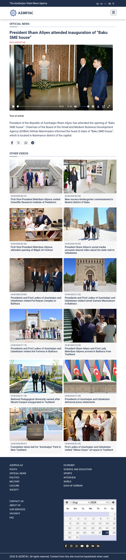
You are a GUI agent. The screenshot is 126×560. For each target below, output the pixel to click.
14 (107, 523)
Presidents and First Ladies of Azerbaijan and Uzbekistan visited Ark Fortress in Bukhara (36, 350)
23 (69, 532)
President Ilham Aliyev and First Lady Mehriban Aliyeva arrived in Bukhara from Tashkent (88, 351)
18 (84, 528)
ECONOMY (69, 465)
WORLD (67, 481)
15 (114, 523)
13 (100, 523)
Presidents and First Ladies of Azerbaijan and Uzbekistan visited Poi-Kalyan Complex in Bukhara (36, 300)
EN (105, 3)
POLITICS (14, 477)
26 (92, 532)
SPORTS (68, 473)
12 (92, 523)
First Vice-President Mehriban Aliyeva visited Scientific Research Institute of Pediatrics (35, 201)
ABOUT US (15, 505)
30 (69, 537)
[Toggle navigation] (112, 12)
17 (77, 528)
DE (109, 3)
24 (77, 532)
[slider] (37, 106)
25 (84, 532)
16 (69, 528)
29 (114, 532)
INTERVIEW (70, 477)
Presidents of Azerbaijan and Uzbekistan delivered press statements (87, 401)
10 (77, 523)
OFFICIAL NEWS (20, 23)
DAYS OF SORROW (73, 485)
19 (92, 528)
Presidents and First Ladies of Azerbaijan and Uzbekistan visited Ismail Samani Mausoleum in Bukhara (90, 300)
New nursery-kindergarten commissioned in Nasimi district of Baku (89, 201)
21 (107, 528)
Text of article (17, 115)
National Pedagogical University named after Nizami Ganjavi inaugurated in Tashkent (35, 401)
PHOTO (13, 469)
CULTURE (14, 485)
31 (77, 537)
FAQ (12, 517)
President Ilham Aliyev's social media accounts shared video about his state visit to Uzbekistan (89, 250)
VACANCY (15, 513)
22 (114, 528)
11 (84, 523)
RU (101, 3)
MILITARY (15, 481)
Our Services (17, 509)
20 (100, 528)
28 (107, 532)
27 (100, 532)
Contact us (17, 501)
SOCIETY (14, 489)
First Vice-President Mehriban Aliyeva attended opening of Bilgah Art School (32, 248)
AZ (97, 3)
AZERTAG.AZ (16, 465)
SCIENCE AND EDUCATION (78, 469)
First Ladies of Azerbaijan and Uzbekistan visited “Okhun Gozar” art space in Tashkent (89, 448)
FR (113, 3)
